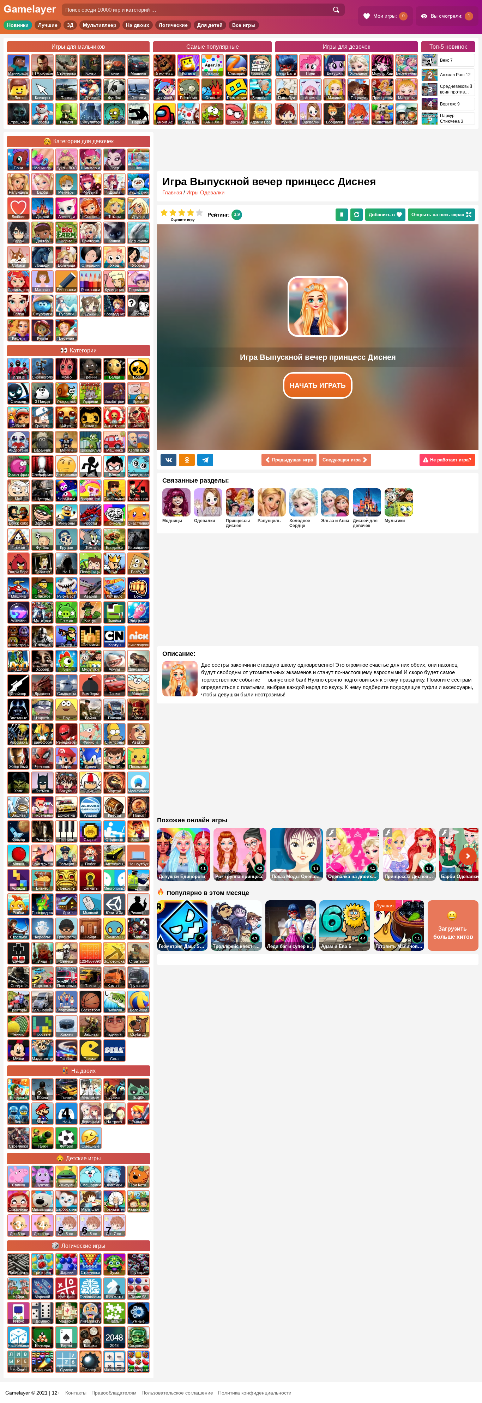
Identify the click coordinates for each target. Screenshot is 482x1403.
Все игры (243, 25)
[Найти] (336, 10)
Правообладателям (114, 1393)
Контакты (75, 1393)
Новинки (18, 25)
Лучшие (48, 25)
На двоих (137, 25)
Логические (173, 25)
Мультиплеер (99, 25)
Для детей (210, 25)
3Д (70, 25)
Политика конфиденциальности (254, 1393)
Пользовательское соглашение (177, 1393)
